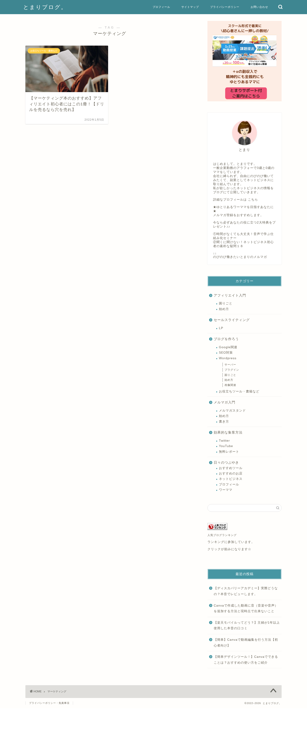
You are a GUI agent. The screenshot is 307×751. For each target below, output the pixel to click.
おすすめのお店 (230, 473)
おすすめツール (230, 468)
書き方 (224, 421)
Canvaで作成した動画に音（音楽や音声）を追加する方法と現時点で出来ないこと (246, 608)
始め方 (224, 309)
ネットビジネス (230, 479)
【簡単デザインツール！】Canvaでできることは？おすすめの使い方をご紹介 (246, 659)
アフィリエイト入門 (230, 295)
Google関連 (228, 347)
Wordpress (227, 358)
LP (221, 328)
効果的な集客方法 (228, 432)
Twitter (224, 440)
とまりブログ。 (45, 7)
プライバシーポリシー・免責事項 (49, 703)
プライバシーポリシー (224, 7)
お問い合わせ (259, 7)
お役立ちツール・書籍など (239, 391)
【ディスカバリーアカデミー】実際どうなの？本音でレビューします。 (246, 591)
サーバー (230, 364)
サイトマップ (190, 7)
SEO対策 (226, 352)
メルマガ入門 (224, 402)
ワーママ (225, 490)
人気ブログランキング (222, 535)
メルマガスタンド (232, 410)
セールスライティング (232, 320)
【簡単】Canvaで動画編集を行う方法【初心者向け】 (246, 642)
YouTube (226, 446)
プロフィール (161, 7)
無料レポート (229, 451)
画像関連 (230, 385)
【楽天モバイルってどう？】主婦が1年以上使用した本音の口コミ (247, 625)
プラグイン (232, 369)
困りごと (225, 303)
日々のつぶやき (226, 462)
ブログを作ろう (226, 339)
